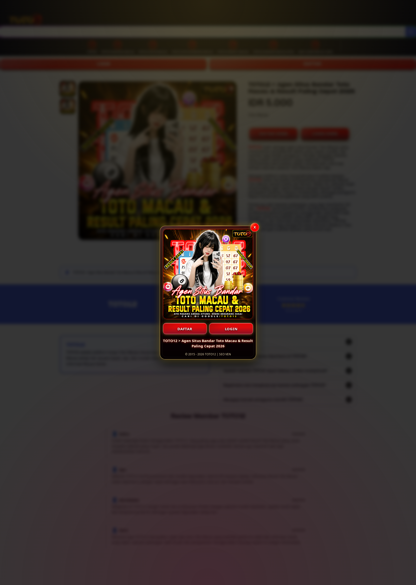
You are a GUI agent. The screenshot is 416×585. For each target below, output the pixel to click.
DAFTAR (184, 328)
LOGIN (231, 328)
